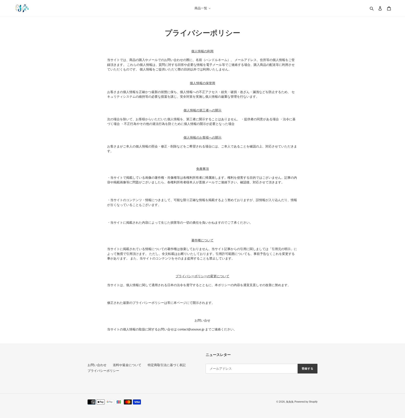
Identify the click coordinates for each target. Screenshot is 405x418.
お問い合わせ (97, 365)
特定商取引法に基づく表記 (167, 365)
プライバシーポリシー (103, 370)
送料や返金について (127, 365)
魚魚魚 (290, 401)
